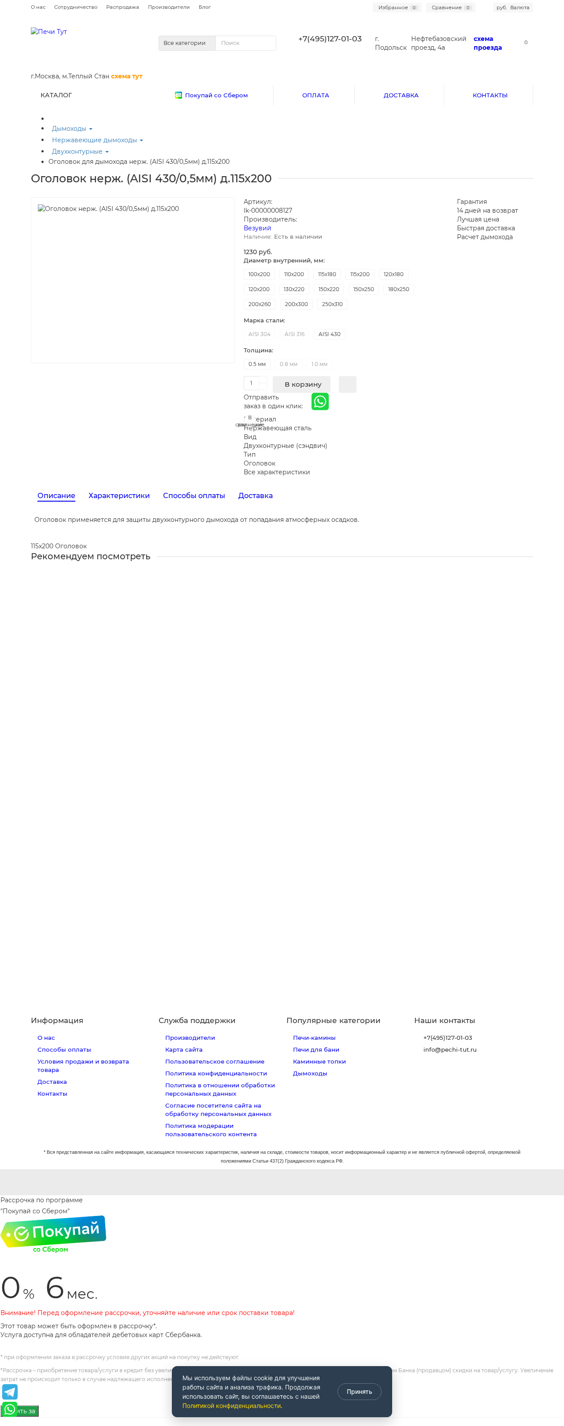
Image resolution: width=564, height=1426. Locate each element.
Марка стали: (264, 320)
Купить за (19, 1411)
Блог (205, 7)
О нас (38, 7)
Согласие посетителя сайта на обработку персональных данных (218, 1109)
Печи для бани (316, 1049)
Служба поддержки (197, 1020)
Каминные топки (319, 1061)
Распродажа (122, 7)
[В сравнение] (526, 597)
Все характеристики (277, 472)
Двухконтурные (78, 151)
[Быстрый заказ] (347, 384)
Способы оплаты (194, 495)
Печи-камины (314, 1037)
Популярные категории (333, 1020)
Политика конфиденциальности (216, 1073)
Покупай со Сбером (216, 95)
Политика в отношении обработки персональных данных (220, 1089)
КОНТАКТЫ (490, 95)
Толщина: (258, 350)
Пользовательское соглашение (214, 1061)
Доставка (255, 495)
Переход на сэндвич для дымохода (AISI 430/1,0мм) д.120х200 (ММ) (141, 894)
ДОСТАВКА (401, 95)
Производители (169, 7)
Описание (56, 495)
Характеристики (119, 495)
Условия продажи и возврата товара (83, 1065)
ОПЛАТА (315, 95)
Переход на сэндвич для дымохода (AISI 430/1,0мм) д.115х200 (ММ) (140, 680)
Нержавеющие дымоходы (95, 140)
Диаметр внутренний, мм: (284, 260)
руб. (513, 7)
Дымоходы (70, 129)
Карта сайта (184, 1049)
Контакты (52, 1093)
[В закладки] (526, 580)
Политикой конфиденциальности (231, 1405)
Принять (359, 1391)
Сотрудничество (75, 7)
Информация (57, 1020)
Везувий (257, 228)
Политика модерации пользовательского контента (211, 1130)
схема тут (126, 76)
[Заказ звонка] (546, 1366)
